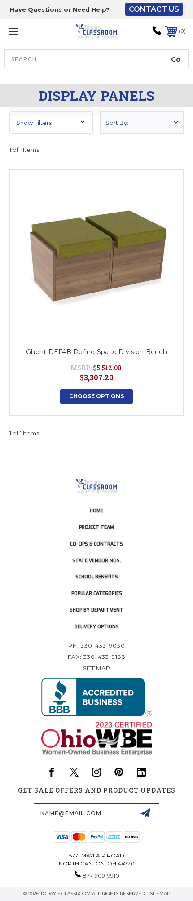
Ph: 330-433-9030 (96, 645)
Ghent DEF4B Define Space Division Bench (96, 352)
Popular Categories (96, 593)
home (96, 510)
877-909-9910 (101, 875)
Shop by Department (96, 609)
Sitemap (96, 668)
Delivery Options (97, 626)
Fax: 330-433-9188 (97, 656)
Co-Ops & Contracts (96, 543)
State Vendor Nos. (96, 560)
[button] (51, 122)
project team (96, 527)
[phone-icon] (156, 33)
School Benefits (96, 576)
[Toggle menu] (26, 31)
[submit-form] (145, 813)
